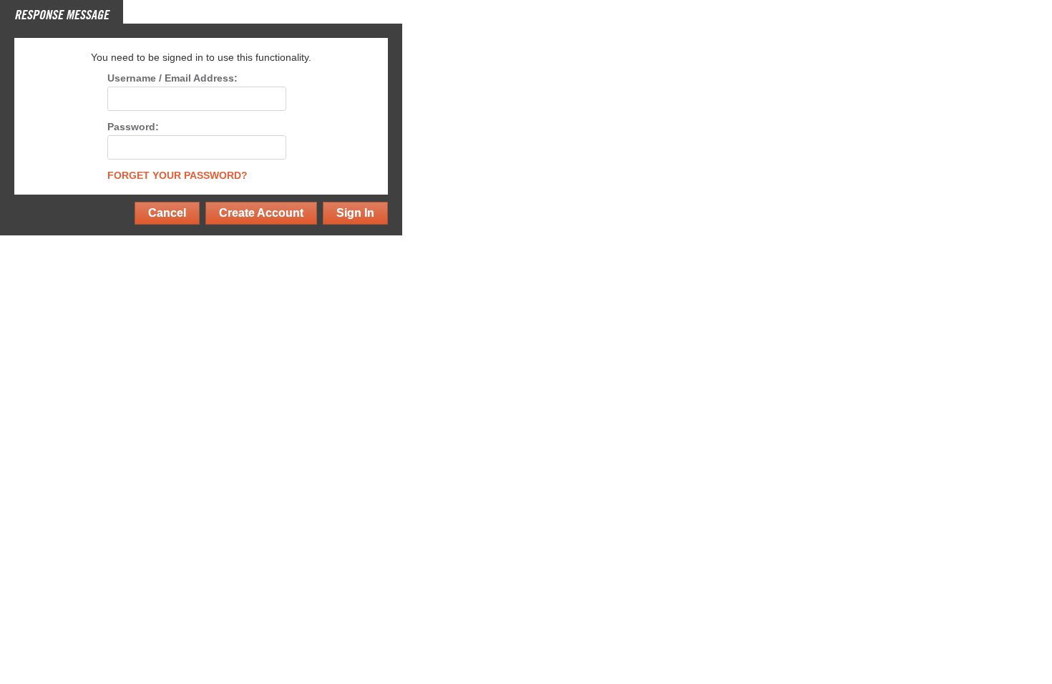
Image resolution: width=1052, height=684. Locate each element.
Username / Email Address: (172, 78)
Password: (133, 127)
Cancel (167, 213)
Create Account (261, 213)
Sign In (355, 213)
